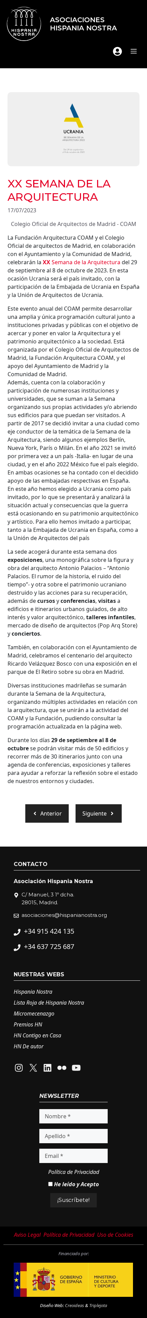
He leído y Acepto (76, 1184)
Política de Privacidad (73, 1172)
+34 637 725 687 (49, 946)
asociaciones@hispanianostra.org (64, 915)
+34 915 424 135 (49, 931)
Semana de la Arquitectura (81, 262)
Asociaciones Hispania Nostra (83, 24)
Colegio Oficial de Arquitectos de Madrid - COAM (73, 224)
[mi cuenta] (117, 51)
